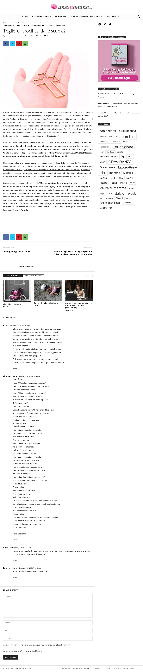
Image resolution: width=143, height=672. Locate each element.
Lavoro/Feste (127, 167)
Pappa (103, 182)
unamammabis (11, 36)
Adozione (102, 136)
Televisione (128, 203)
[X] (12, 43)
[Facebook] (6, 43)
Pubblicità (60, 16)
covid (125, 142)
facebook (110, 152)
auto (116, 136)
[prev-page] (87, 275)
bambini (128, 136)
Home (25, 16)
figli (123, 156)
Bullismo (116, 142)
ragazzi (132, 188)
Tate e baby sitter (109, 202)
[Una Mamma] (71, 6)
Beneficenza (104, 142)
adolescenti (107, 131)
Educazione (122, 147)
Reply (15, 368)
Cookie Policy (129, 669)
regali (102, 193)
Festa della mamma (108, 156)
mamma (114, 173)
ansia (110, 136)
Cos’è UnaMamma (41, 16)
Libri (102, 173)
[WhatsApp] (25, 43)
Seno (101, 198)
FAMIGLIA (26, 26)
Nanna (103, 178)
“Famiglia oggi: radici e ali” (17, 251)
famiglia (120, 152)
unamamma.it (14, 23)
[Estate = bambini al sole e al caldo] (48, 290)
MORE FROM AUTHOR (33, 276)
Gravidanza (107, 167)
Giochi (102, 162)
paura (132, 183)
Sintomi (119, 198)
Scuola (131, 193)
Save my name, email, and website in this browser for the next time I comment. (38, 645)
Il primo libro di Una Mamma (86, 16)
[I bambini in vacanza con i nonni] (17, 291)
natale (113, 178)
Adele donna (103, 103)
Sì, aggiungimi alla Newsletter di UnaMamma (23, 651)
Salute (119, 193)
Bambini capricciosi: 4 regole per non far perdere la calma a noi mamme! (73, 253)
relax (110, 193)
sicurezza (109, 198)
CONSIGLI (50, 26)
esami (101, 152)
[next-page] (91, 275)
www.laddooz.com (105, 113)
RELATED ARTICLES (12, 276)
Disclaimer (117, 669)
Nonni (129, 178)
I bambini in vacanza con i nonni (14, 305)
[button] (139, 17)
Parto (123, 182)
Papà (113, 182)
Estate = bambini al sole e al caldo (46, 304)
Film (130, 156)
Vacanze (105, 208)
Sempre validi (60, 26)
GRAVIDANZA (120, 162)
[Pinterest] (19, 43)
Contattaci (112, 16)
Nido (121, 178)
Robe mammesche (38, 26)
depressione (104, 147)
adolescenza (127, 130)
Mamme (128, 172)
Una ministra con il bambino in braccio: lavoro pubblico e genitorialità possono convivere (78, 306)
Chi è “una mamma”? (81, 669)
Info (23, 23)
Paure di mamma (112, 188)
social (128, 198)
